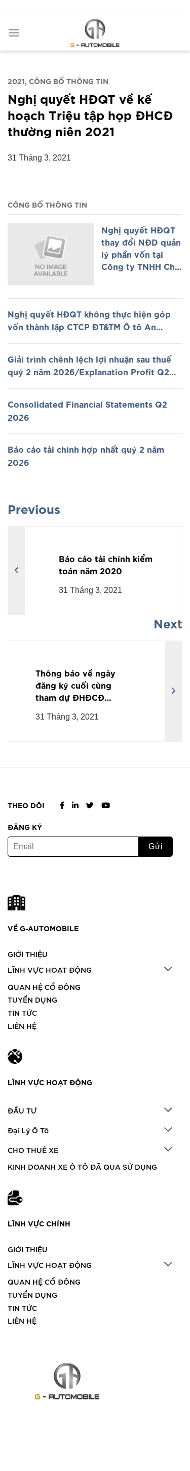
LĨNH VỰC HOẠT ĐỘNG (50, 969)
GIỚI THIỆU (28, 954)
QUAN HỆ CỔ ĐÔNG (44, 986)
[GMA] (95, 33)
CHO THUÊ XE (33, 1150)
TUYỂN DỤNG (32, 999)
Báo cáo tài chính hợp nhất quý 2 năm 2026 (86, 455)
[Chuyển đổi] (168, 970)
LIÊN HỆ (22, 1025)
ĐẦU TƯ (22, 1110)
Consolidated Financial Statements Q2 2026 (87, 410)
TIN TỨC (22, 1012)
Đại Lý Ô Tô (28, 1130)
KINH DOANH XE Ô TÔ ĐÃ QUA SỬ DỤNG (82, 1166)
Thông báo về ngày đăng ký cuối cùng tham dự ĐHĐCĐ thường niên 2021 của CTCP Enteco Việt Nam (83, 685)
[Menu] (14, 32)
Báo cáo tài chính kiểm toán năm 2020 (106, 564)
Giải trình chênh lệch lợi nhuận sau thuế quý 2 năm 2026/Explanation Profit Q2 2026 (89, 365)
